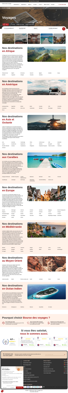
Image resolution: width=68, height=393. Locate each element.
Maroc (49, 249)
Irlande (22, 213)
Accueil (3, 7)
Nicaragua (50, 108)
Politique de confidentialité (28, 375)
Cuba (49, 176)
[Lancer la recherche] (63, 29)
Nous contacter (47, 364)
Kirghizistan (23, 143)
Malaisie (40, 143)
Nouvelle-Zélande (5, 145)
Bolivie (22, 106)
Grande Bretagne (5, 213)
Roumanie (59, 215)
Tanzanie (31, 74)
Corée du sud (41, 142)
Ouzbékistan (23, 145)
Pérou (3, 109)
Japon (3, 143)
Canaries (22, 247)
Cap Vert (31, 73)
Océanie (13, 145)
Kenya (58, 73)
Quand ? (35, 28)
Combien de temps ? (53, 28)
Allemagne (13, 210)
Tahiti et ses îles (51, 145)
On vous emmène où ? (9, 28)
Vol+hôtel (22, 24)
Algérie (12, 73)
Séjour (6, 24)
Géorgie (59, 211)
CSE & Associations (27, 369)
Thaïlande (59, 145)
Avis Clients (25, 371)
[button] (11, 29)
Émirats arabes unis (24, 279)
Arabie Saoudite (5, 279)
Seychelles (41, 307)
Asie (3, 142)
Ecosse (22, 211)
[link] (60, 4)
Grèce (22, 249)
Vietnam (3, 147)
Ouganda (13, 74)
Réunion (31, 307)
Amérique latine (5, 106)
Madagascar (13, 307)
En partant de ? (22, 28)
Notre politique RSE (27, 373)
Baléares (13, 247)
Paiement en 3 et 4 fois (48, 369)
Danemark (13, 211)
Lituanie (59, 213)
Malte (40, 249)
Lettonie (50, 213)
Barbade (40, 176)
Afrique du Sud (5, 73)
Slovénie (3, 217)
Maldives (22, 307)
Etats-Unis (23, 108)
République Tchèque (52, 215)
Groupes (52, 4)
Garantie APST (47, 366)
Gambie (49, 73)
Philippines (32, 145)
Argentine (13, 106)
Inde (49, 142)
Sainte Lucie (50, 179)
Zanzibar (41, 74)
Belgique (50, 210)
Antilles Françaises (15, 176)
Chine (31, 142)
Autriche (40, 210)
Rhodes (12, 251)
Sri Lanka (50, 307)
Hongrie (12, 213)
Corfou (40, 247)
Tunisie (22, 251)
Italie (40, 213)
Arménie (31, 210)
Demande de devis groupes (49, 371)
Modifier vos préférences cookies (30, 381)
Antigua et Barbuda (6, 176)
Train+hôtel (31, 24)
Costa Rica (4, 108)
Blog (24, 366)
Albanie (3, 247)
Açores (3, 210)
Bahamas (32, 176)
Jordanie (41, 279)
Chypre (31, 247)
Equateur (13, 108)
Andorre (22, 210)
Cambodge (23, 142)
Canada (40, 106)
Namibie (3, 74)
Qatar (58, 279)
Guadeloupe (4, 179)
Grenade (59, 176)
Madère (31, 249)
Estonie (31, 211)
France (49, 211)
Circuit (13, 24)
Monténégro (59, 249)
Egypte (40, 73)
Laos (31, 143)
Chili (49, 106)
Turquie (31, 251)
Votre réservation (47, 373)
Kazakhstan (13, 143)
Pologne (40, 215)
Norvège (13, 215)
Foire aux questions (47, 362)
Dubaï (12, 279)
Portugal (4, 251)
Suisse (22, 217)
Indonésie (59, 142)
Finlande (40, 211)
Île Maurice (4, 307)
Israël (31, 279)
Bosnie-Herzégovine (61, 210)
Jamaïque (13, 179)
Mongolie (50, 143)
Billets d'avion (47, 4)
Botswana (23, 73)
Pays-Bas (32, 215)
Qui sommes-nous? (27, 362)
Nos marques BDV (27, 364)
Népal (58, 143)
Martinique (23, 179)
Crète (49, 247)
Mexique (40, 108)
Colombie (59, 106)
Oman (49, 279)
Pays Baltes (23, 215)
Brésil (31, 106)
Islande (31, 213)
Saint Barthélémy (42, 179)
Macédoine (4, 215)
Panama (59, 108)
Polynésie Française (43, 145)
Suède (12, 217)
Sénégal (22, 74)
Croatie (59, 247)
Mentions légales (26, 379)
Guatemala (32, 108)
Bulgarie (3, 211)
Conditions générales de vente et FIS (31, 377)
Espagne (13, 249)
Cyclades (4, 249)
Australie (13, 142)
